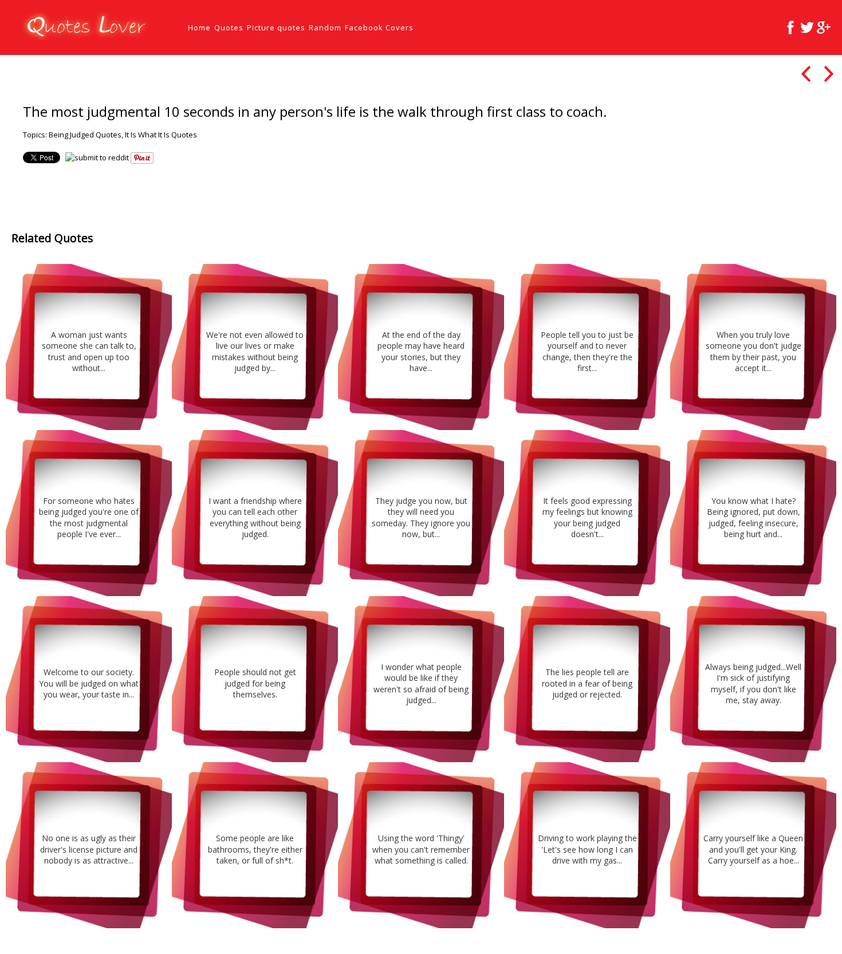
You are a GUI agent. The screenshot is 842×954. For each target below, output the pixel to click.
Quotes (228, 27)
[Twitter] (807, 27)
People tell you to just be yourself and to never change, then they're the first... (587, 351)
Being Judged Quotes (85, 134)
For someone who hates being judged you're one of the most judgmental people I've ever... (89, 517)
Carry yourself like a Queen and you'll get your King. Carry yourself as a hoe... (753, 849)
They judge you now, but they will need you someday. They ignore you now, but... (421, 517)
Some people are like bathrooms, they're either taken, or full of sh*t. (255, 849)
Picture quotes (276, 27)
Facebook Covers (379, 27)
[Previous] (805, 73)
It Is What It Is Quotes (161, 134)
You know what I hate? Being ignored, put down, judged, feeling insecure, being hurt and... (753, 517)
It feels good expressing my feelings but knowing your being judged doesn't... (587, 517)
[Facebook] (790, 27)
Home (199, 27)
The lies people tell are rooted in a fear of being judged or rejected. (587, 683)
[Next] (828, 73)
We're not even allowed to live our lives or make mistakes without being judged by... (255, 351)
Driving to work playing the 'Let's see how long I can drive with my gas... (587, 849)
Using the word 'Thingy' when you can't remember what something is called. (421, 849)
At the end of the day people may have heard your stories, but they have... (421, 351)
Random (325, 27)
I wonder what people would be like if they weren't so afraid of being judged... (421, 683)
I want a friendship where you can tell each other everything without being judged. (255, 517)
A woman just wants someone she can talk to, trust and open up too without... (89, 351)
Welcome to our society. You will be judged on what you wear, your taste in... (89, 683)
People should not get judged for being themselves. (255, 683)
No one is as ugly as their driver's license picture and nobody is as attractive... (88, 849)
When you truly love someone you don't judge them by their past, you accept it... (753, 351)
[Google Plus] (824, 27)
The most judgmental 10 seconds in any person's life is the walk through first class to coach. (315, 111)
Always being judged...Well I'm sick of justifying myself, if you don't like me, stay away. (753, 683)
